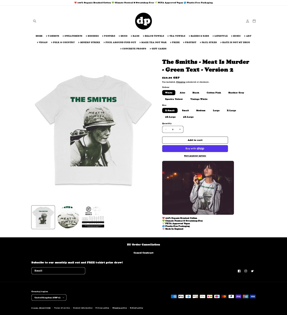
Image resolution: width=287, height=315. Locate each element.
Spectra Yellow (174, 99)
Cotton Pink (214, 92)
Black (196, 92)
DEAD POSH (45, 308)
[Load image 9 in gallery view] (93, 217)
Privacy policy (102, 308)
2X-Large (170, 117)
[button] (34, 21)
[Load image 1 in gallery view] (43, 217)
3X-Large (188, 117)
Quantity (167, 123)
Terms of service (62, 308)
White (168, 92)
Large (216, 110)
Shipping (180, 82)
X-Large (231, 110)
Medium (201, 110)
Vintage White (198, 99)
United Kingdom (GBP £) (48, 297)
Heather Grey (236, 92)
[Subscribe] (81, 270)
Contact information (82, 308)
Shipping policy (119, 308)
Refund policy (136, 308)
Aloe (182, 92)
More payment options (195, 156)
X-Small (170, 110)
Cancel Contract (144, 252)
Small (185, 110)
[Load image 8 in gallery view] (68, 217)
